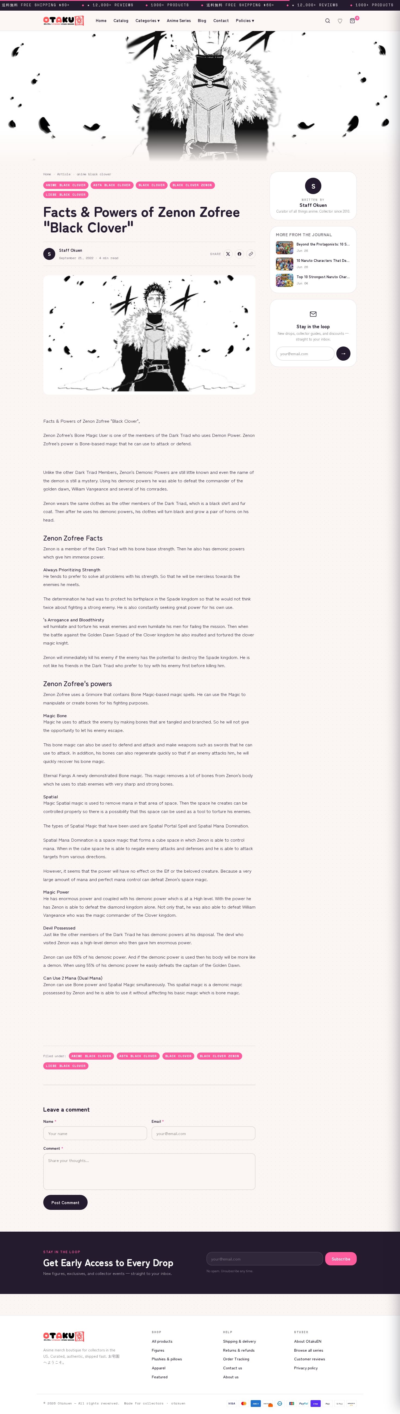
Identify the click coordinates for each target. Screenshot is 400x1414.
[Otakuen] (93, 1336)
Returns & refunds (239, 1350)
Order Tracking (236, 1358)
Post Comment (65, 1202)
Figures (158, 1350)
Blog (202, 20)
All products (162, 1341)
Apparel (158, 1367)
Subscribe (341, 1259)
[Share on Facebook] (239, 254)
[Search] (327, 21)
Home (101, 20)
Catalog (120, 20)
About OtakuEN (307, 1341)
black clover (152, 185)
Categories (148, 20)
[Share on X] (228, 254)
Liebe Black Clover (66, 194)
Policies (245, 20)
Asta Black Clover (112, 185)
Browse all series (308, 1350)
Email (158, 1121)
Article (63, 174)
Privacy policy (306, 1367)
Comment (53, 1148)
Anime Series (179, 20)
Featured (160, 1376)
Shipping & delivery (239, 1341)
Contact (221, 20)
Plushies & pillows (167, 1358)
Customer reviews (309, 1358)
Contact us (232, 1367)
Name (50, 1121)
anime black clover (94, 174)
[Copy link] (251, 254)
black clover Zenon (192, 185)
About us (231, 1376)
